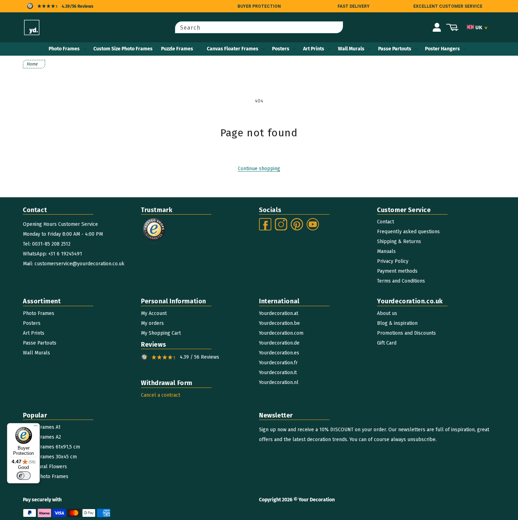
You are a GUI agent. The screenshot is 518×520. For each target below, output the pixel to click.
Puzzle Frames (177, 49)
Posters (280, 49)
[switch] (24, 475)
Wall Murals (351, 49)
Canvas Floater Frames (232, 49)
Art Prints (313, 49)
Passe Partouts (394, 49)
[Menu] (35, 427)
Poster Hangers (442, 49)
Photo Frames (64, 49)
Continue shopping (259, 169)
